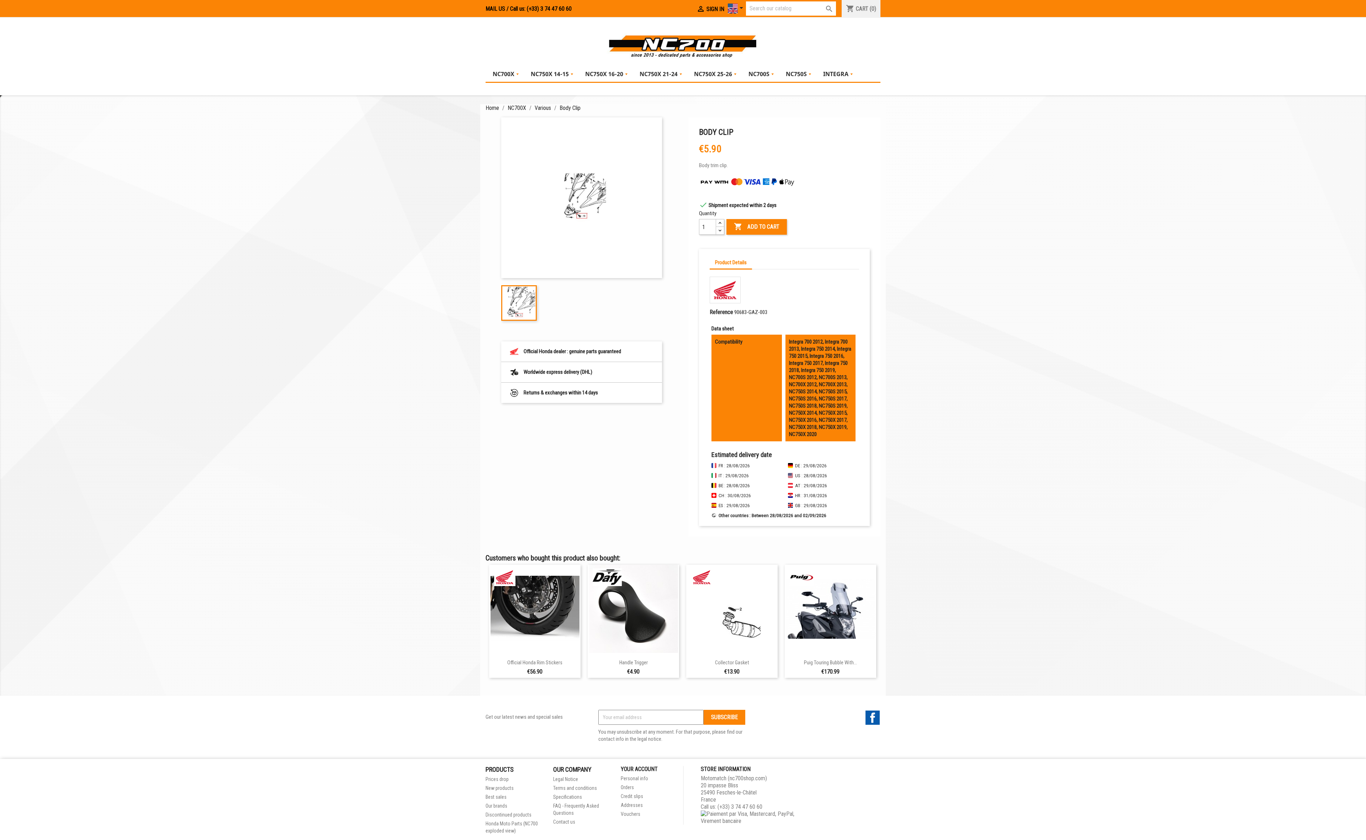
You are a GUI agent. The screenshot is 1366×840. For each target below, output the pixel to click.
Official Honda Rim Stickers (534, 663)
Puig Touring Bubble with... (830, 663)
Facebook (872, 718)
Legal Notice (565, 779)
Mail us (495, 8)
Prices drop (497, 779)
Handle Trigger (633, 663)
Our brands (496, 806)
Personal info (634, 778)
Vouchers (630, 814)
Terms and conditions (575, 788)
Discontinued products (508, 815)
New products (500, 788)
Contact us (564, 822)
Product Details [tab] (731, 262)
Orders (627, 787)
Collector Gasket (732, 663)
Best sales (496, 797)
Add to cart (756, 226)
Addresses (632, 805)
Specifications (567, 797)
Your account (639, 769)
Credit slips (632, 796)
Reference (721, 312)
